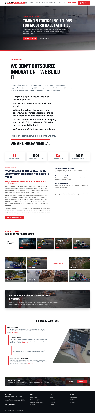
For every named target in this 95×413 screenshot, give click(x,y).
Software (52, 2)
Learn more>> (15, 332)
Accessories (33, 404)
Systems (30, 2)
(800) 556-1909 (72, 2)
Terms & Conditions (81, 411)
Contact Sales (44, 38)
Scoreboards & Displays (36, 402)
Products (38, 2)
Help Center (73, 397)
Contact (52, 404)
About (64, 2)
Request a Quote (83, 3)
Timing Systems (34, 397)
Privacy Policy (73, 411)
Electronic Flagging (35, 399)
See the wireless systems (15, 217)
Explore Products (30, 38)
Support (58, 2)
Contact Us (81, 381)
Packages (45, 2)
